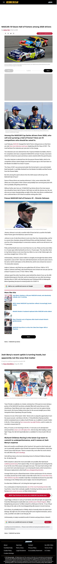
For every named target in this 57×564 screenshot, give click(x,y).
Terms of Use (48, 548)
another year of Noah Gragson (37, 502)
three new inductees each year (18, 146)
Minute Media (11, 557)
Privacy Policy (32, 548)
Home (6, 341)
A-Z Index (47, 550)
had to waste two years (15, 491)
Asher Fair (6, 30)
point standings (20, 452)
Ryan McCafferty (8, 364)
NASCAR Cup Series (14, 341)
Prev (9, 70)
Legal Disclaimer (21, 550)
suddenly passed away (11, 464)
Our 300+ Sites (49, 545)
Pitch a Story (20, 548)
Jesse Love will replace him (22, 430)
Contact (30, 545)
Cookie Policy (8, 550)
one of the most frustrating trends (37, 487)
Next (48, 70)
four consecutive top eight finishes (30, 422)
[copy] (13, 33)
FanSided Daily (8, 548)
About (5, 545)
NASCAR (15, 144)
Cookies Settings (9, 553)
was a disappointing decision (34, 470)
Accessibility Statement (35, 550)
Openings (19, 545)
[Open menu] (4, 2)
